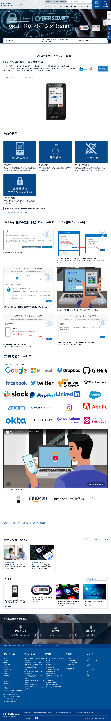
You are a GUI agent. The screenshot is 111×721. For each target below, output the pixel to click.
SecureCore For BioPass (9, 666)
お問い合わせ (90, 635)
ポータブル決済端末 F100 (10, 701)
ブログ (88, 658)
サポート (48, 2)
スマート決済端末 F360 (9, 698)
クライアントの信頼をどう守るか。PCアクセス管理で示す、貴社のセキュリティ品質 (34, 667)
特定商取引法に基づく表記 (62, 712)
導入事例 (73, 6)
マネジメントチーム (71, 660)
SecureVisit (6, 675)
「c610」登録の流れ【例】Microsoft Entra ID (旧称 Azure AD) (55, 40)
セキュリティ (7, 659)
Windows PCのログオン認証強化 (32, 684)
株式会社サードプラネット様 (52, 669)
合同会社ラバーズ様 (50, 664)
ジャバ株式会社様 (50, 667)
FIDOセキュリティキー (9, 660)
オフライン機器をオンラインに (32, 686)
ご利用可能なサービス (83, 40)
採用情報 (62, 2)
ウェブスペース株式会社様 (52, 682)
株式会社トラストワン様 (51, 666)
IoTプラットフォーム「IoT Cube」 (12, 696)
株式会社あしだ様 (50, 680)
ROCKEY (6, 677)
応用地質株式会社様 (50, 671)
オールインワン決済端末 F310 (11, 700)
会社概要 (69, 658)
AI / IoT (5, 681)
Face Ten (6, 685)
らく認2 (6, 671)
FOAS (5, 673)
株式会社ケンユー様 (50, 673)
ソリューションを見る (94, 540)
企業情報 (55, 2)
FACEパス (6, 687)
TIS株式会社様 (49, 688)
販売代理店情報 (70, 664)
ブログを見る (91, 579)
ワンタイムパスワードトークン (11, 664)
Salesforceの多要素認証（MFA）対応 (33, 675)
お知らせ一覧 (90, 673)
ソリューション (63, 6)
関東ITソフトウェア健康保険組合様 (54, 686)
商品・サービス (51, 6)
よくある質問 (90, 669)
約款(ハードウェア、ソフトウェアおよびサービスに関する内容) (24, 523)
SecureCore (6, 668)
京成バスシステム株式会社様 (52, 684)
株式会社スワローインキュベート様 (54, 675)
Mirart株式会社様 (50, 662)
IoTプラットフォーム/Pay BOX (11, 694)
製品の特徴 (9, 40)
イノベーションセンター (72, 662)
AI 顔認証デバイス (8, 683)
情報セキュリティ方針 (88, 712)
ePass (5, 662)
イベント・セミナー (84, 6)
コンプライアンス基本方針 (75, 712)
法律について (51, 712)
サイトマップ (97, 712)
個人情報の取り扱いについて (40, 712)
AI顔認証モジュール (8, 689)
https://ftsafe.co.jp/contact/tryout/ (15, 212)
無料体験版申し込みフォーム (20, 635)
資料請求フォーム (55, 635)
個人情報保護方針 (28, 712)
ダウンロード (90, 671)
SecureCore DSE (8, 669)
